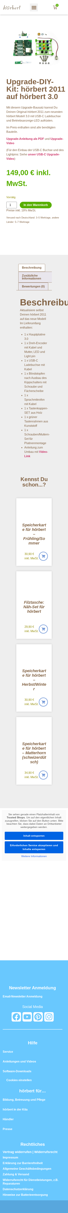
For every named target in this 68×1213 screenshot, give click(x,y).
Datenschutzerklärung (18, 1189)
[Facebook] (16, 1017)
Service (8, 1051)
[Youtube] (27, 1017)
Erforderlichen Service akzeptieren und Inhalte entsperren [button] (34, 847)
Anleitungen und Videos (19, 1061)
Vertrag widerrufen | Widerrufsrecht (30, 1152)
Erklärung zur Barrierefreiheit (23, 1163)
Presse (7, 1129)
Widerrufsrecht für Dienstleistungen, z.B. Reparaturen (30, 1181)
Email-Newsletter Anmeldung (22, 996)
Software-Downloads (17, 1071)
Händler (8, 1119)
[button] (34, 7)
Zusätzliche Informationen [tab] (31, 277)
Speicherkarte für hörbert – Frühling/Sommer (34, 534)
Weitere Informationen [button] (34, 856)
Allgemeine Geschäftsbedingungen (27, 1168)
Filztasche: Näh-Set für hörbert (34, 607)
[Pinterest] (38, 1017)
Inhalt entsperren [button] (34, 835)
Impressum (10, 1157)
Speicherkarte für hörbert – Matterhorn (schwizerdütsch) (34, 753)
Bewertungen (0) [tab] (33, 286)
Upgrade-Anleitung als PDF (25, 138)
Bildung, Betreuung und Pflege (24, 1099)
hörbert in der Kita (15, 1109)
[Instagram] (49, 1017)
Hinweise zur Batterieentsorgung (25, 1194)
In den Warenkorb (36, 204)
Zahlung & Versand (16, 1174)
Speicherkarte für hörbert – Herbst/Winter (34, 680)
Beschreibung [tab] (32, 267)
